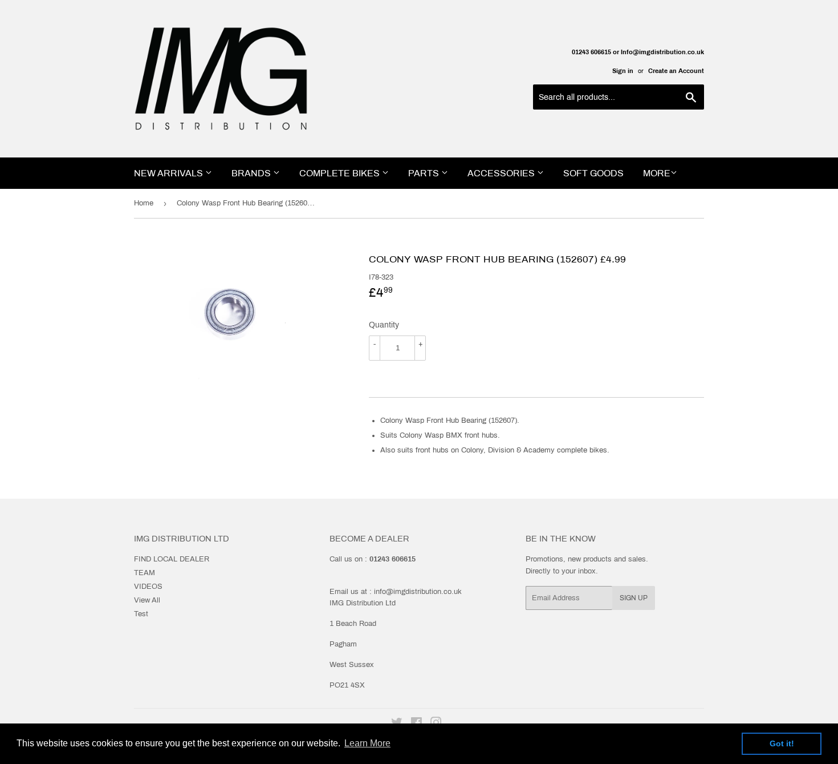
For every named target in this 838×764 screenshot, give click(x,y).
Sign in (622, 70)
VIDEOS (148, 587)
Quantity (384, 325)
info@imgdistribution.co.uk (418, 592)
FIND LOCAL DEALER (171, 559)
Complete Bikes (340, 173)
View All (147, 600)
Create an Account (676, 70)
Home (143, 203)
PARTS (424, 173)
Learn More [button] (367, 743)
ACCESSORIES (502, 173)
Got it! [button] (782, 743)
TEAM (144, 573)
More (656, 173)
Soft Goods (593, 173)
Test (141, 614)
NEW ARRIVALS (169, 173)
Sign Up (634, 598)
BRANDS (252, 173)
